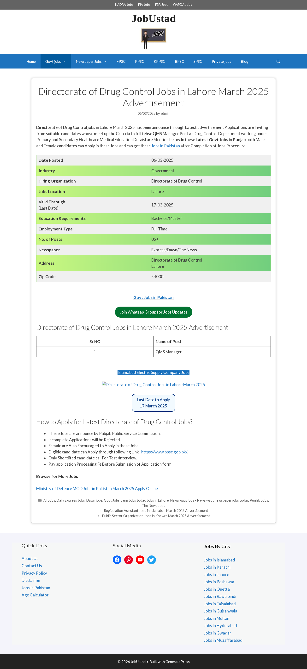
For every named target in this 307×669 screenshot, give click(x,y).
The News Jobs (153, 505)
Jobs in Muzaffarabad (223, 640)
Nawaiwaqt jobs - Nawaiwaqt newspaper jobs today (209, 500)
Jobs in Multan (216, 618)
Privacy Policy (34, 573)
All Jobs (49, 500)
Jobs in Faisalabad (220, 603)
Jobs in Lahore (158, 500)
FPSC (121, 61)
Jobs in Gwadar (217, 632)
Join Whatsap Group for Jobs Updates (154, 311)
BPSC (179, 61)
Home (31, 61)
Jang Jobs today (133, 500)
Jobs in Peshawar (219, 581)
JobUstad (153, 18)
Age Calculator (35, 594)
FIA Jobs (144, 4)
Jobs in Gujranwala (220, 610)
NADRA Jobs (124, 4)
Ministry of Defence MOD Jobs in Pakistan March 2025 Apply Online (97, 488)
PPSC (139, 61)
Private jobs (221, 61)
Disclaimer (31, 580)
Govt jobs (53, 61)
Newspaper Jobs (89, 61)
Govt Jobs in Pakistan (153, 297)
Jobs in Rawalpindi (220, 596)
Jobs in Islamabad (219, 559)
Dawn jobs (94, 500)
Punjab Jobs (259, 500)
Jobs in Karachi (217, 567)
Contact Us (32, 565)
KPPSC (159, 61)
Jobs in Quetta (217, 589)
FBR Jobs (161, 4)
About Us (30, 558)
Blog (244, 61)
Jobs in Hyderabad (220, 625)
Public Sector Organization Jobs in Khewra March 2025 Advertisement (156, 516)
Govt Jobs (112, 500)
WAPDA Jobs (182, 4)
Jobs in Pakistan (166, 145)
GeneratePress (177, 661)
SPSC (198, 61)
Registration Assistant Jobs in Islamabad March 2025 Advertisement (156, 511)
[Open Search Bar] (278, 61)
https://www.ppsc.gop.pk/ (164, 451)
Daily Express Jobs (71, 500)
